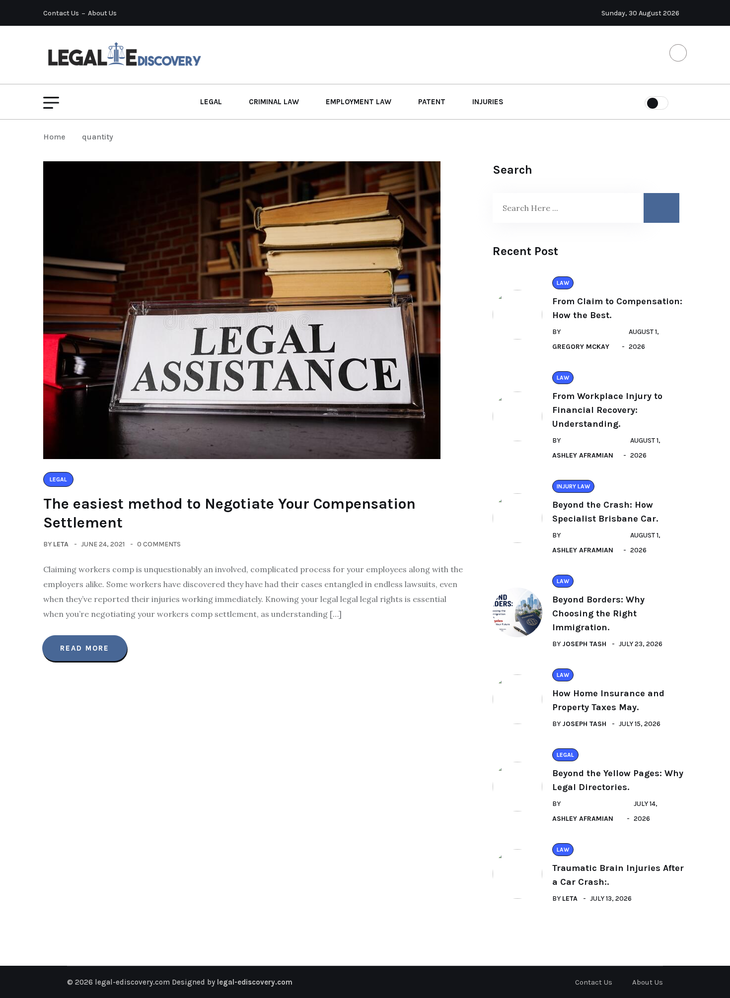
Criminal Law (274, 101)
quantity (97, 136)
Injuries (488, 101)
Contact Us (61, 13)
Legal (211, 101)
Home (56, 136)
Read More (84, 648)
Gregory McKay (580, 346)
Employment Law (358, 101)
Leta (61, 544)
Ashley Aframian (582, 455)
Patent (431, 101)
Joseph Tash (584, 644)
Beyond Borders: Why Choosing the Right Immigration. (598, 613)
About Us (102, 13)
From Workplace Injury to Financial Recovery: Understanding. (607, 410)
